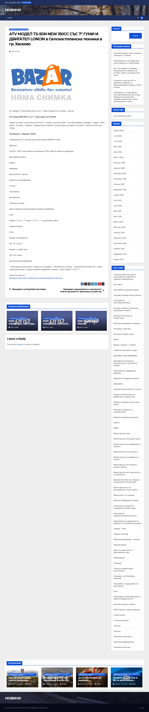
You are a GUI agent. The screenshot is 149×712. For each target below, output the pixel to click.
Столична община (121, 620)
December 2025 (120, 173)
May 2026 (118, 147)
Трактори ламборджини (124, 642)
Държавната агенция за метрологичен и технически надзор (125, 363)
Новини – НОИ (120, 529)
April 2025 (118, 216)
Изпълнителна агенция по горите (128, 389)
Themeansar (43, 708)
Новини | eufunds (121, 534)
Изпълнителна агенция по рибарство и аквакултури (124, 395)
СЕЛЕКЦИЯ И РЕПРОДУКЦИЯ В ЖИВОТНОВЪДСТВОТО (127, 598)
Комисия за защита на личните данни (127, 403)
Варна (116, 339)
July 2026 (118, 136)
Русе (116, 591)
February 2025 (119, 227)
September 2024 (120, 254)
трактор (117, 626)
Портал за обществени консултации (123, 569)
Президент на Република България (29, 289)
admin (29, 684)
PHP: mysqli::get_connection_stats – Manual (56, 324)
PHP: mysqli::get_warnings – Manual (22, 324)
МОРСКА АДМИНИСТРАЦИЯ (126, 500)
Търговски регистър (122, 647)
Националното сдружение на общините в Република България (127, 522)
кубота (116, 423)
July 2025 (117, 200)
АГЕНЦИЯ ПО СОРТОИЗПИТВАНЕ (19, 29)
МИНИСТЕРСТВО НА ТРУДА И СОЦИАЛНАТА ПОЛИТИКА (127, 481)
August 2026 (119, 131)
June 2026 (118, 141)
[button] (138, 18)
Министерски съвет (122, 433)
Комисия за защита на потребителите (123, 411)
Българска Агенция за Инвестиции (123, 317)
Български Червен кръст (124, 334)
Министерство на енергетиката (127, 439)
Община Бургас (120, 545)
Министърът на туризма (124, 495)
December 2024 (120, 238)
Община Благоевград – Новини (127, 539)
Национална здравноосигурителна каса (125, 514)
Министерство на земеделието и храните (127, 445)
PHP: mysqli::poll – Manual (88, 322)
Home (9, 18)
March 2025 (118, 222)
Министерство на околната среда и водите (125, 466)
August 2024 (119, 259)
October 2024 (119, 249)
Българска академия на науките (127, 323)
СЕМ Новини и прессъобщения (127, 610)
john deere (118, 284)
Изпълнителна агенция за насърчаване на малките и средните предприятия (125, 277)
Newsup (34, 708)
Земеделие (118, 384)
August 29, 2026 (17, 684)
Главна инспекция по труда (125, 350)
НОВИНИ (13, 10)
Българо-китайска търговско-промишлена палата (126, 309)
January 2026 (119, 168)
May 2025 (117, 211)
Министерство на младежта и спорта (126, 458)
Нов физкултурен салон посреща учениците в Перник (21, 680)
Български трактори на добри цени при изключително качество (35, 278)
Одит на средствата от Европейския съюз (123, 551)
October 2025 (119, 184)
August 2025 (119, 195)
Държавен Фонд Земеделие (125, 356)
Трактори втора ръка (123, 636)
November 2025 (120, 179)
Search (116, 29)
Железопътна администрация (126, 378)
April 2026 (118, 152)
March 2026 (118, 157)
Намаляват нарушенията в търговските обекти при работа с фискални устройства (80, 290)
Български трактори (122, 329)
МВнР (116, 428)
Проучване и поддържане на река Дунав (126, 585)
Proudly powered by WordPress (15, 708)
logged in (20, 344)
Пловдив (117, 563)
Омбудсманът (119, 558)
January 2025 (119, 233)
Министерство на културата (126, 452)
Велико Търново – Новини (125, 345)
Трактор (117, 631)
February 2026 (119, 163)
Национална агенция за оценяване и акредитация (125, 507)
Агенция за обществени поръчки (127, 295)
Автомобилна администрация (126, 290)
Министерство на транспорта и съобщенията (127, 473)
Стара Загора (119, 615)
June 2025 (118, 206)
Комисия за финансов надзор (126, 417)
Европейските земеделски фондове (125, 372)
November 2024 (120, 243)
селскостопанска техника (124, 604)
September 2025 (120, 190)
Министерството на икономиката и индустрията (126, 489)
